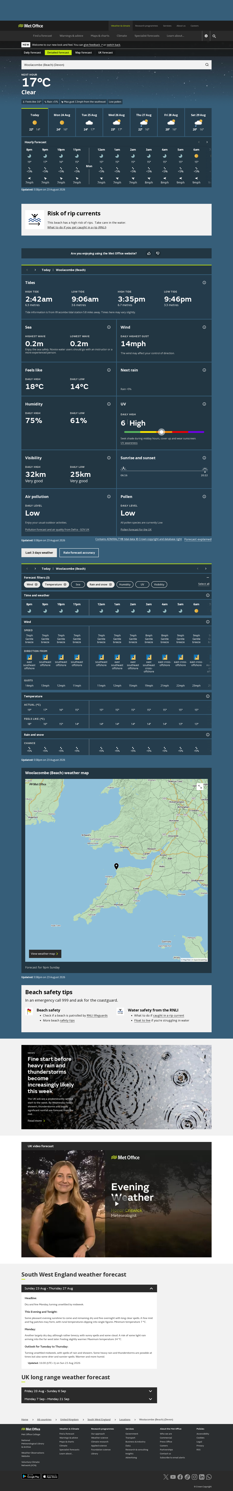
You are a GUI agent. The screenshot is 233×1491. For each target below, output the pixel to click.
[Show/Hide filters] (208, 577)
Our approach (98, 1433)
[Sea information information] (108, 327)
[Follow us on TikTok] (187, 1476)
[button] (116, 867)
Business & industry (135, 1441)
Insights (129, 1453)
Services (167, 25)
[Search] (205, 63)
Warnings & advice (71, 36)
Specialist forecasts (147, 36)
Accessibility (203, 1433)
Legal (199, 1441)
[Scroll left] (199, 142)
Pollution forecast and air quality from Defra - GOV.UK (57, 529)
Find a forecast (42, 36)
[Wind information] (207, 622)
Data (128, 1445)
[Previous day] (27, 270)
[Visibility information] (108, 458)
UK (105, 52)
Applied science (99, 1445)
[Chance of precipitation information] (204, 370)
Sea (78, 584)
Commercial (166, 1437)
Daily (32, 52)
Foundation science (101, 1449)
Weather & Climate (69, 1429)
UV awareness (129, 443)
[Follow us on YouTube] (173, 1476)
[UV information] (204, 404)
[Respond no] (158, 253)
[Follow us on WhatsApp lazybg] (209, 1476)
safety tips (67, 1020)
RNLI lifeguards (97, 1015)
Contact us (165, 1453)
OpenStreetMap (200, 960)
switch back (113, 45)
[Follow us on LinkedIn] (201, 1476)
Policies (200, 1429)
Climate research (99, 1441)
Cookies (200, 1437)
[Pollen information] (204, 496)
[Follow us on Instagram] (194, 1476)
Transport (130, 1437)
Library (94, 1453)
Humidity (125, 584)
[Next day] (35, 270)
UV (142, 584)
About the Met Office (170, 1429)
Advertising (131, 1457)
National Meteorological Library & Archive (32, 1443)
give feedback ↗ (93, 45)
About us (181, 25)
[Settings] (206, 36)
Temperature (52, 585)
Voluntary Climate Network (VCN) (30, 1464)
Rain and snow (97, 585)
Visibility (159, 584)
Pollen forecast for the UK (136, 529)
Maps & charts (100, 36)
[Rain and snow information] (207, 734)
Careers (195, 25)
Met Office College (30, 1434)
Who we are (166, 1433)
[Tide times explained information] (204, 282)
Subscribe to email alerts (172, 1457)
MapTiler (186, 960)
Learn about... (175, 36)
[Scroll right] (207, 142)
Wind (28, 585)
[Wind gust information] (204, 327)
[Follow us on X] (166, 1476)
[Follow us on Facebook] (180, 1476)
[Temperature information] (207, 696)
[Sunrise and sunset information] (204, 458)
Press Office (166, 1441)
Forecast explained (198, 539)
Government (132, 1433)
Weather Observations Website (32, 1454)
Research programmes (146, 25)
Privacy (200, 1445)
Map (83, 52)
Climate (122, 36)
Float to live (142, 1020)
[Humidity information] (108, 404)
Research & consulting (137, 1449)
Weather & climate (120, 25)
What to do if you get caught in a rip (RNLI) (76, 227)
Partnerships (166, 1449)
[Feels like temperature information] (108, 370)
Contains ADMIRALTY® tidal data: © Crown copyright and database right (138, 539)
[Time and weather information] (207, 595)
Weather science (99, 1437)
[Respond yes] (149, 253)
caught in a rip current (168, 1015)
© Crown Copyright (203, 1486)
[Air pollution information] (108, 496)
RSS (199, 1449)
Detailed (58, 52)
